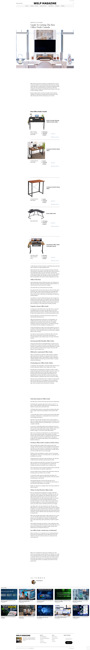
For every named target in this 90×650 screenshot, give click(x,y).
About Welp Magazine (43, 636)
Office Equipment (40, 22)
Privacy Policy (42, 641)
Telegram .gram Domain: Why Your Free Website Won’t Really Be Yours (26, 601)
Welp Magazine (39, 580)
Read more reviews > (55, 137)
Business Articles (33, 22)
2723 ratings (45, 221)
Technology (53, 641)
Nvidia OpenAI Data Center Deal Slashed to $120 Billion (8, 617)
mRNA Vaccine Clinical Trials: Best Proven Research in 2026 (8, 601)
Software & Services (55, 638)
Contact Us (41, 639)
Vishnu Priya (3, 602)
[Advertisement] (45, 13)
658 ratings (45, 255)
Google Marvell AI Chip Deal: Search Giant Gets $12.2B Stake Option (45, 601)
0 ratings (44, 160)
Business (53, 639)
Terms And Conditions (43, 642)
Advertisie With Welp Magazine (44, 638)
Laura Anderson (22, 602)
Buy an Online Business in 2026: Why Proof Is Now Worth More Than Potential (62, 617)
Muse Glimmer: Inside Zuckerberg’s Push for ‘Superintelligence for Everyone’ (44, 617)
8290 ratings (45, 131)
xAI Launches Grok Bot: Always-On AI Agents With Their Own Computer (80, 601)
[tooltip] (69, 0)
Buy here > (53, 133)
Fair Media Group (31, 648)
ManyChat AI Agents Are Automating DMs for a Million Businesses (81, 617)
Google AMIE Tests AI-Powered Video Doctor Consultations (27, 617)
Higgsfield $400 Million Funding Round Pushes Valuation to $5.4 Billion (63, 601)
